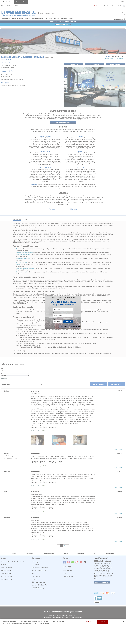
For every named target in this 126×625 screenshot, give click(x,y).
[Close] (123, 622)
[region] (63, 622)
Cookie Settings (90, 621)
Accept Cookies (102, 621)
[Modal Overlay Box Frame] (63, 312)
